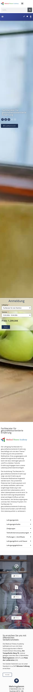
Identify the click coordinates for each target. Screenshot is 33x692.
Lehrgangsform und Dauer (17, 541)
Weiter (6, 327)
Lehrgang (5, 305)
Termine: (5, 312)
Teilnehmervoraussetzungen (18, 533)
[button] (22, 3)
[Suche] (29, 10)
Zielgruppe (11, 528)
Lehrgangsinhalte (13, 524)
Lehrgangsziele (12, 520)
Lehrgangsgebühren (14, 545)
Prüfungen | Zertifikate (16, 537)
